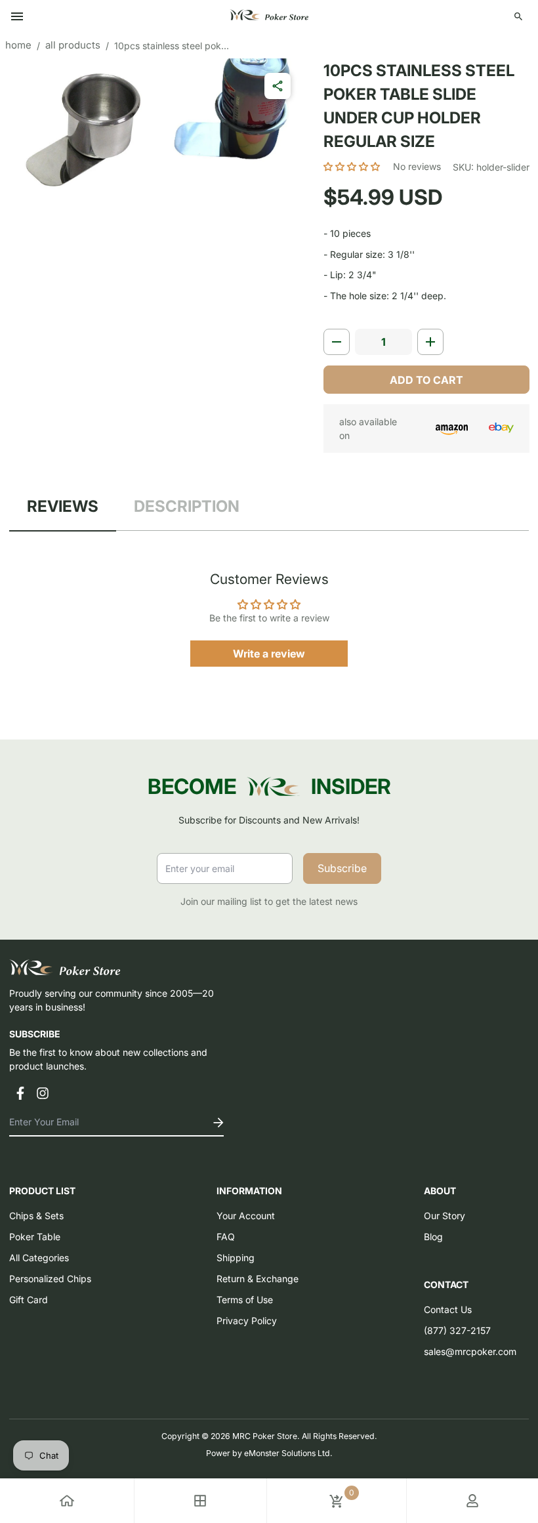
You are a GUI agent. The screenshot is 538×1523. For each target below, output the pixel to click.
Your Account (246, 1215)
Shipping (236, 1257)
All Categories (39, 1257)
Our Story (444, 1215)
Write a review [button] (269, 653)
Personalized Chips (50, 1278)
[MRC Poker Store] (269, 16)
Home (18, 45)
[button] (353, 166)
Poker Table (34, 1236)
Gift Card (28, 1299)
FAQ (226, 1236)
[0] (336, 1500)
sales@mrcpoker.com (470, 1351)
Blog (433, 1236)
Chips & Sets (36, 1215)
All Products (72, 45)
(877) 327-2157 (457, 1330)
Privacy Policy (247, 1320)
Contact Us (448, 1309)
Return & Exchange (258, 1278)
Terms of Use (245, 1299)
